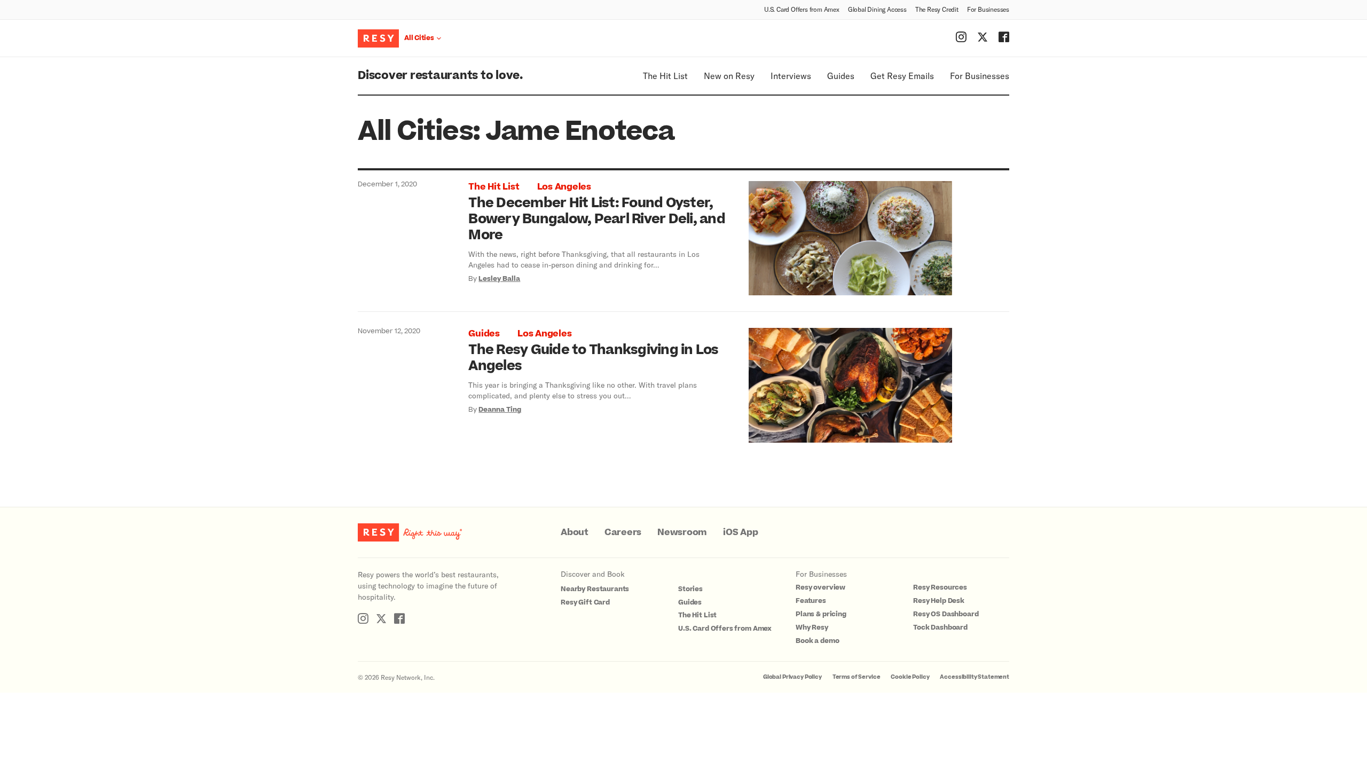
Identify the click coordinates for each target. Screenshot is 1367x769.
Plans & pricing (821, 614)
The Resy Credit (937, 9)
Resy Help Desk (938, 601)
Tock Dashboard (940, 627)
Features (811, 601)
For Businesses (988, 9)
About (574, 532)
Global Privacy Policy (792, 677)
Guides (840, 75)
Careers (622, 532)
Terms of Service (856, 677)
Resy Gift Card (585, 602)
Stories (690, 589)
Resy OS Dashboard (945, 614)
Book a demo (817, 641)
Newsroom (682, 532)
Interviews (791, 75)
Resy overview (820, 587)
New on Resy (729, 75)
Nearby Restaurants (595, 589)
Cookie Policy (910, 677)
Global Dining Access (877, 9)
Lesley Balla (499, 279)
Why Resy (812, 627)
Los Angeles (564, 187)
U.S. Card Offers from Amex (801, 9)
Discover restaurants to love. (440, 75)
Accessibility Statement (974, 677)
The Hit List (665, 75)
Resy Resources (940, 587)
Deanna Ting (499, 409)
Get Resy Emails (902, 75)
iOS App (740, 532)
